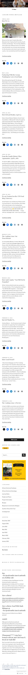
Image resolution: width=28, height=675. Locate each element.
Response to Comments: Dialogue (10, 505)
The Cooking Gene (11, 2)
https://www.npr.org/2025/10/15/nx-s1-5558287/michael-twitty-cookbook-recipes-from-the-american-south (13, 629)
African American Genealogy (9, 491)
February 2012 (5, 538)
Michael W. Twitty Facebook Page (13, 562)
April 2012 (4, 532)
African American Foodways (9, 488)
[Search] (24, 455)
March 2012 (5, 535)
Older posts (14, 439)
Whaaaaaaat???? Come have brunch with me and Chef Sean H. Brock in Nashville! (14, 637)
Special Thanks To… (8, 320)
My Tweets (5, 549)
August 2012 (5, 523)
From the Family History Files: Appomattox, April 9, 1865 (12, 157)
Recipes (4, 502)
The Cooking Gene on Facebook (12, 554)
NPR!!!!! (4, 619)
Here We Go (5, 21)
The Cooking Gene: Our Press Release (9, 237)
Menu (14, 9)
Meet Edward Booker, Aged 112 (11, 115)
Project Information (7, 499)
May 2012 (4, 529)
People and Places (6, 497)
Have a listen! (6, 595)
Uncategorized (6, 511)
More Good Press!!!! (8, 359)
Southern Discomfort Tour (9, 508)
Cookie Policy (7, 669)
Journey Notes (5, 494)
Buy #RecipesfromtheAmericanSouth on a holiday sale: (13, 575)
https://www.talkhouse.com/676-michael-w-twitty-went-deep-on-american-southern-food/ (13, 600)
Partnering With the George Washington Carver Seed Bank (12, 76)
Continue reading (6, 56)
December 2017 (6, 520)
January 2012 (5, 541)
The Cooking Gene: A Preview (11, 403)
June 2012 (4, 526)
